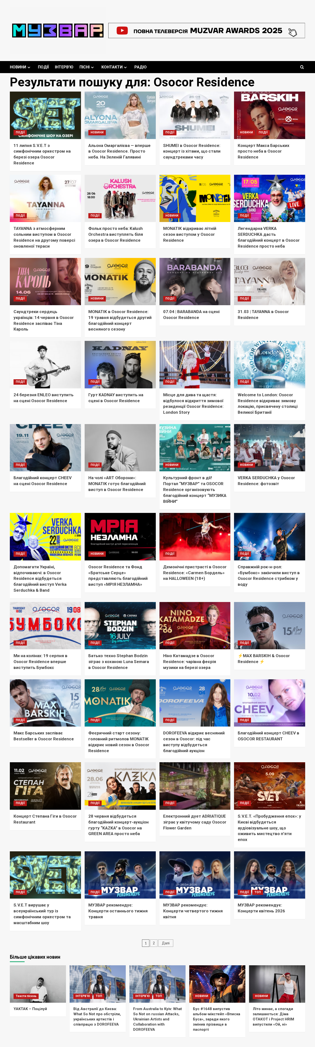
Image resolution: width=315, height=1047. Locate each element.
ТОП (257, 892)
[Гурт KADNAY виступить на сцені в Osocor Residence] (120, 364)
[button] (302, 67)
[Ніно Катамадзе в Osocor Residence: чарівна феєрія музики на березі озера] (195, 626)
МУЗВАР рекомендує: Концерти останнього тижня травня (118, 911)
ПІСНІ (84, 67)
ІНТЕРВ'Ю (83, 996)
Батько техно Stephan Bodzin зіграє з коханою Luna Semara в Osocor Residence (118, 661)
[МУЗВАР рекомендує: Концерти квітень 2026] (269, 875)
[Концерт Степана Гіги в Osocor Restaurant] (45, 786)
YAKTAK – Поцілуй (30, 1009)
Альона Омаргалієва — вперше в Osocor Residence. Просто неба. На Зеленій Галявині (119, 151)
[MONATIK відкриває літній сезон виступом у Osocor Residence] (195, 198)
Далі (166, 943)
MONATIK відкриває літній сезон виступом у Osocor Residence (189, 234)
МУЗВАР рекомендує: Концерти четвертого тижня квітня (193, 911)
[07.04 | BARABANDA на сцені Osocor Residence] (195, 281)
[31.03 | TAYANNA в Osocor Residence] (269, 281)
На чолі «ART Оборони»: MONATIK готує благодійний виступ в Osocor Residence (117, 483)
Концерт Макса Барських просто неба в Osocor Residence (263, 151)
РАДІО (140, 67)
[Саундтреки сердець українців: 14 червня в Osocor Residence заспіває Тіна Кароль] (45, 281)
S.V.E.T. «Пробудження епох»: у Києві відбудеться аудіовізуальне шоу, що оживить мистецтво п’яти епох (269, 828)
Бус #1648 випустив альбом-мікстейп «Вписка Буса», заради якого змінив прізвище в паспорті (216, 1019)
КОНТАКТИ (112, 67)
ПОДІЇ (43, 67)
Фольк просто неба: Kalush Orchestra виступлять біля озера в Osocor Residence (115, 234)
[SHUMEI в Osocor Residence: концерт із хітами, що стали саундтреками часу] (195, 115)
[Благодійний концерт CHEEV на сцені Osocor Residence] (45, 448)
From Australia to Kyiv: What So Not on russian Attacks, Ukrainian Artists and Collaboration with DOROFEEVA (157, 1019)
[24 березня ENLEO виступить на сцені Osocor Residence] (45, 364)
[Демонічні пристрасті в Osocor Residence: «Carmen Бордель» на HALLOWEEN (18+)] (195, 536)
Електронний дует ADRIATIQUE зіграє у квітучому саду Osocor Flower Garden (194, 822)
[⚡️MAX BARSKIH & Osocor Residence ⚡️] (269, 626)
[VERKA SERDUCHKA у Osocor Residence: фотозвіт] (269, 448)
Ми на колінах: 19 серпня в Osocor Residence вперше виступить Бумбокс (40, 661)
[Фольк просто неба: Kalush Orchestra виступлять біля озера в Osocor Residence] (120, 198)
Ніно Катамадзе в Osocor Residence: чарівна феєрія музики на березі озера (189, 661)
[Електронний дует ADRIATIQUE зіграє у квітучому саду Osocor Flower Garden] (195, 786)
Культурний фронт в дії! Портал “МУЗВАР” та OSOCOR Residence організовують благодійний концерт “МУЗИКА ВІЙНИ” (194, 489)
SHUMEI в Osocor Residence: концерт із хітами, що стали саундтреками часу (191, 151)
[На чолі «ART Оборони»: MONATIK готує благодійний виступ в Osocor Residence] (120, 448)
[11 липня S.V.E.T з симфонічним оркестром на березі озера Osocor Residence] (45, 115)
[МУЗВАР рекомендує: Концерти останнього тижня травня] (120, 875)
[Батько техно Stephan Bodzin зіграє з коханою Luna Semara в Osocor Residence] (120, 626)
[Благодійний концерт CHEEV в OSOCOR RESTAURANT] (269, 703)
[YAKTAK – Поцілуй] (38, 984)
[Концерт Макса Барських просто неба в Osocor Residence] (269, 115)
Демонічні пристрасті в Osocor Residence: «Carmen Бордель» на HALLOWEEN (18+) (195, 572)
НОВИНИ (18, 67)
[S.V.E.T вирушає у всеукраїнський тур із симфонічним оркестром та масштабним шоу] (45, 875)
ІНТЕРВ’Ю (64, 67)
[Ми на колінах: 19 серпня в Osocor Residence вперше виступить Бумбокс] (45, 626)
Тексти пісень (26, 996)
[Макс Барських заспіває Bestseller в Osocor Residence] (45, 703)
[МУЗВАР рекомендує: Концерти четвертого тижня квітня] (195, 875)
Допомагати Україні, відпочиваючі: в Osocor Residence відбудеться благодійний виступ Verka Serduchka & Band (40, 578)
